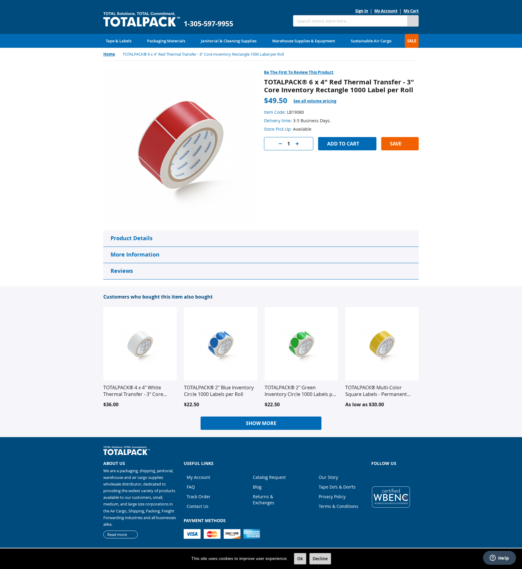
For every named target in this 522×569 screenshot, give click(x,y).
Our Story (328, 477)
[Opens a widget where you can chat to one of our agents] (499, 558)
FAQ (191, 487)
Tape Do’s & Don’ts (337, 487)
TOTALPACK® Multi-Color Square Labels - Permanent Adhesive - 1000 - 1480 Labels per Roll (378, 390)
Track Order (199, 496)
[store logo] (141, 19)
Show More (261, 423)
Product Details (132, 238)
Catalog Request (269, 477)
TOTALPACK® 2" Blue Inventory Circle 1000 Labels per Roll (219, 390)
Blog (257, 487)
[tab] (318, 101)
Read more (117, 534)
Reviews (122, 271)
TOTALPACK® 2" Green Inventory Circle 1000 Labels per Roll (301, 390)
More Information (135, 254)
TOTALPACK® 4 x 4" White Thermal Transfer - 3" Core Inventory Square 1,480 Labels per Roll (137, 390)
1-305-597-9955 (208, 24)
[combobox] (350, 21)
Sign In (361, 11)
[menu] (261, 41)
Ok (300, 558)
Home (109, 54)
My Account (386, 11)
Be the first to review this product (299, 72)
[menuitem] (118, 41)
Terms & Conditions (338, 506)
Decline (320, 558)
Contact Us (197, 506)
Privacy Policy (332, 496)
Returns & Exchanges (263, 499)
